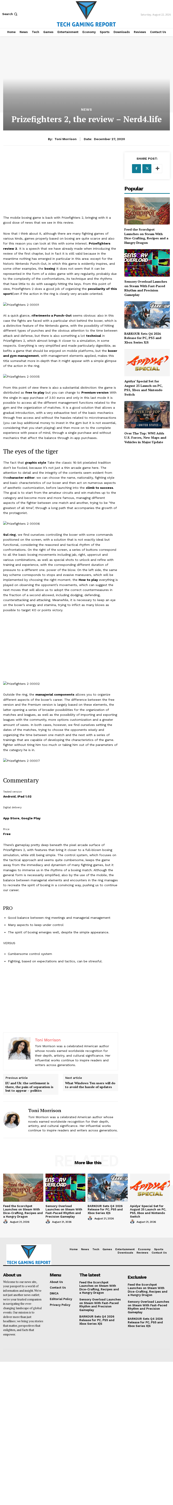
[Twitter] (146, 168)
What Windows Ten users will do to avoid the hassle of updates (90, 1085)
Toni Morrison (66, 139)
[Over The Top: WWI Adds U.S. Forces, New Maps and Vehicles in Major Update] (147, 414)
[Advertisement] (60, 183)
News (86, 109)
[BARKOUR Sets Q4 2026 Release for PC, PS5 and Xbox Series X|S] (147, 314)
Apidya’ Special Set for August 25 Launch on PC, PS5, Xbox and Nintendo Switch (143, 388)
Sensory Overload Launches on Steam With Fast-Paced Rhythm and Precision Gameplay (145, 288)
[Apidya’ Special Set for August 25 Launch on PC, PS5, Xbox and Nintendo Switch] (147, 362)
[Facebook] (136, 168)
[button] (10, 14)
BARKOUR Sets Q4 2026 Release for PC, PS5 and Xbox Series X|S (142, 337)
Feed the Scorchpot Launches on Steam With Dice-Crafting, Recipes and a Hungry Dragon (146, 236)
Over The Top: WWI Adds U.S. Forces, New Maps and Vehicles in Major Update (145, 437)
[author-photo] (6, 1221)
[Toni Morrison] (14, 1119)
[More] (157, 168)
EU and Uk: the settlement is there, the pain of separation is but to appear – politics (29, 1087)
